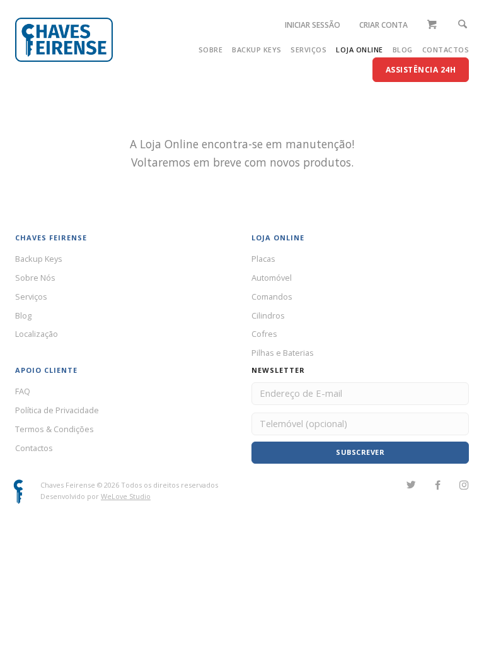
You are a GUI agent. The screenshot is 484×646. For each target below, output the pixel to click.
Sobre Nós (35, 277)
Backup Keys (257, 49)
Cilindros (268, 315)
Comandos (271, 296)
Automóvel (271, 277)
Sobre (211, 49)
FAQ (22, 391)
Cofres (264, 333)
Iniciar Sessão (312, 25)
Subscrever (360, 452)
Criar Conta (383, 25)
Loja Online (359, 49)
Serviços (308, 49)
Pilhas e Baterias (282, 352)
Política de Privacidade (57, 410)
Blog (403, 49)
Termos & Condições (54, 429)
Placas (263, 258)
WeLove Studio (126, 496)
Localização (36, 333)
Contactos (446, 49)
